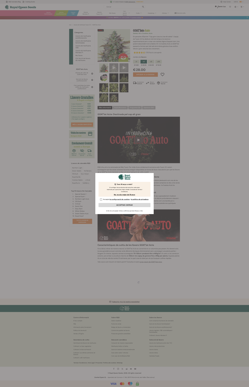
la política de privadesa (139, 199)
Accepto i (125, 199)
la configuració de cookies (120, 199)
